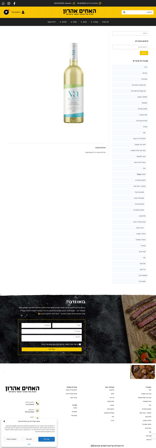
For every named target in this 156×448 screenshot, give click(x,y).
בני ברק (112, 397)
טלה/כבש (142, 216)
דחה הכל (29, 439)
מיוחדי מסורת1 (140, 240)
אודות (64, 22)
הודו (144, 168)
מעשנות (144, 103)
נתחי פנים (142, 251)
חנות (85, 22)
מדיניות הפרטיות (55, 344)
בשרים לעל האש (139, 162)
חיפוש (144, 53)
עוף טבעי (142, 263)
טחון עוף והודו (139, 204)
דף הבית (105, 22)
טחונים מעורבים (138, 210)
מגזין (75, 22)
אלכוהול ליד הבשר (139, 138)
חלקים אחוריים (140, 180)
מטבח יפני (142, 281)
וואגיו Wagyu (141, 174)
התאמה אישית (11, 439)
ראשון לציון (110, 409)
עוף (144, 257)
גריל (145, 67)
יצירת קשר (51, 22)
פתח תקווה (110, 401)
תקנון (29, 444)
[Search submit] (124, 12)
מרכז (112, 420)
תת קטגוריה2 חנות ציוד (138, 91)
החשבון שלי (16, 12)
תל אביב (111, 390)
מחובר (98, 152)
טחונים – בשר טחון (145, 413)
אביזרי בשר (73, 397)
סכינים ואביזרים (141, 121)
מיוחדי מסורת (140, 234)
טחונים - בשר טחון (139, 186)
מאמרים (74, 412)
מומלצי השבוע (142, 97)
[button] (4, 421)
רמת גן (112, 405)
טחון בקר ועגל (139, 192)
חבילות (145, 73)
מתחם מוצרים (142, 109)
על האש (142, 269)
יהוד (113, 417)
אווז (144, 132)
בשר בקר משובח (140, 144)
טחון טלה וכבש (139, 198)
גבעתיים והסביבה (109, 413)
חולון (112, 394)
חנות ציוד (144, 79)
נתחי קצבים (143, 115)
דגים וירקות (140, 228)
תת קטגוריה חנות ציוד (138, 85)
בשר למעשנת (141, 156)
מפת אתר (74, 415)
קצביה (95, 22)
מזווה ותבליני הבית (139, 222)
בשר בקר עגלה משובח (138, 150)
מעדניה (143, 246)
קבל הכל (46, 439)
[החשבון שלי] (23, 12)
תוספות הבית (143, 275)
